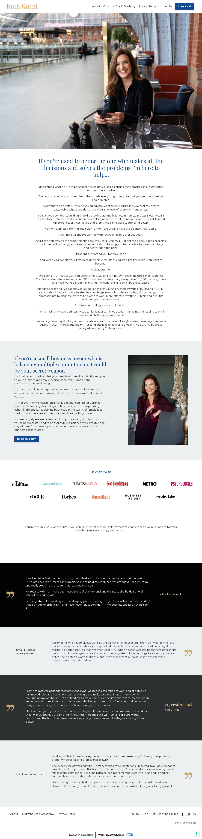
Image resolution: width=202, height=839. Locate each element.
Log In (168, 6)
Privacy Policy (147, 6)
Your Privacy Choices (111, 834)
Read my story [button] (26, 438)
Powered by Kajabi (185, 822)
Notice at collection (81, 834)
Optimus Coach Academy (119, 6)
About (96, 6)
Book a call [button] (184, 6)
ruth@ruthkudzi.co (109, 527)
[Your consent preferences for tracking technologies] (196, 833)
